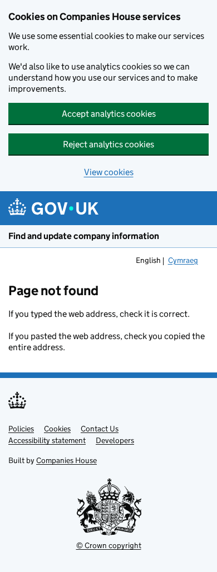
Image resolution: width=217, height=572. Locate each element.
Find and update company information (83, 236)
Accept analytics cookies (109, 113)
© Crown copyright (108, 545)
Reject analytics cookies (108, 144)
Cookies (57, 429)
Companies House (66, 460)
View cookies (109, 172)
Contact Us (100, 429)
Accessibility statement (47, 440)
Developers (115, 440)
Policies (21, 429)
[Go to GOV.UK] (53, 208)
